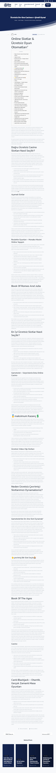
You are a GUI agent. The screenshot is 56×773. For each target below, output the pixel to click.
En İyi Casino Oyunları (20, 762)
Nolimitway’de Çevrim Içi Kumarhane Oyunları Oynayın (47, 760)
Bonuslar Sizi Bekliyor (18, 93)
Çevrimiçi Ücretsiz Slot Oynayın (20, 104)
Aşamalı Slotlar (17, 57)
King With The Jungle (18, 94)
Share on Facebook (23, 728)
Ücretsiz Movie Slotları (18, 69)
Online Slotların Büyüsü (19, 98)
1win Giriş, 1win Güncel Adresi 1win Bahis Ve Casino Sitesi (8, 760)
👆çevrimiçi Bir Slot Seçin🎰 (20, 77)
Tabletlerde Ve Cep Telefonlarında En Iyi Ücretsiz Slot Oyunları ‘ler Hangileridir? (21, 115)
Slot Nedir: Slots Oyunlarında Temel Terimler (34, 760)
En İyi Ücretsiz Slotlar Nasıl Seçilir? (21, 63)
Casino (15, 80)
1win (18, 191)
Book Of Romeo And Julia (19, 61)
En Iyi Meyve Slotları (18, 85)
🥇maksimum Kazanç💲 (19, 68)
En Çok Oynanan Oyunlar (19, 102)
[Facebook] (45, 1)
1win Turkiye (20, 20)
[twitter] (47, 1)
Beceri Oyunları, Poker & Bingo (20, 121)
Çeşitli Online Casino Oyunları (20, 123)
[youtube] (48, 1)
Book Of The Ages (18, 79)
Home (16, 20)
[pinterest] (50, 1)
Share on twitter (34, 728)
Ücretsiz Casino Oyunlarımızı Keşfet (21, 96)
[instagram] (52, 1)
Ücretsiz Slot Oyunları (18, 109)
